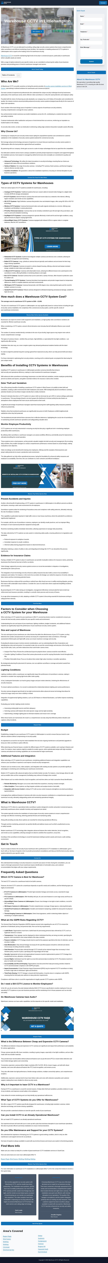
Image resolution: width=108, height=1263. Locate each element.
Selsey (40, 1235)
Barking (33, 1159)
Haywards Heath (43, 1249)
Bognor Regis (5, 1159)
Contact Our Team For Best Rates (37, 177)
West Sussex (14, 1159)
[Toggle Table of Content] (17, 75)
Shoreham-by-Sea (8, 1250)
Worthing (21, 1159)
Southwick (41, 1238)
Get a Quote (36, 31)
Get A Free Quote (37, 1223)
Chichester (6, 1247)
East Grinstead (42, 1252)
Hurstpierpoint (42, 1241)
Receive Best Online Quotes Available (37, 315)
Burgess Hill (41, 1246)
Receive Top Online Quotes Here (37, 494)
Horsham (41, 1244)
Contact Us (37, 858)
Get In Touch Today (37, 69)
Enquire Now (37, 725)
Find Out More (37, 603)
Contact (103, 3)
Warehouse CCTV (6, 55)
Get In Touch (91, 72)
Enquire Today (37, 1036)
